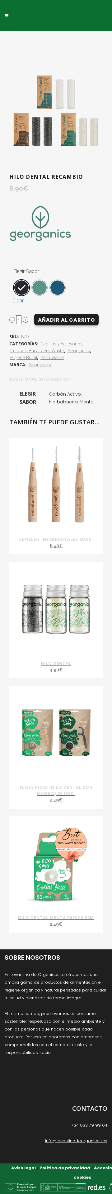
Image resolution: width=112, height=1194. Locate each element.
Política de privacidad (65, 1168)
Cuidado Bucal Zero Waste (37, 350)
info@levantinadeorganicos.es (76, 1141)
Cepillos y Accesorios (61, 344)
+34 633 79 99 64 (89, 1125)
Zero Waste (52, 357)
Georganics (79, 350)
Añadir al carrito (66, 320)
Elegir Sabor (26, 271)
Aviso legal (23, 1168)
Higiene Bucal (23, 357)
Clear (18, 300)
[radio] (21, 287)
